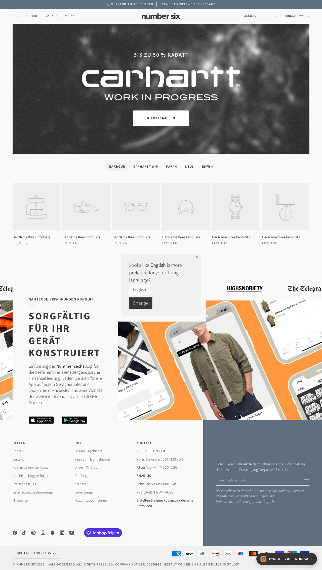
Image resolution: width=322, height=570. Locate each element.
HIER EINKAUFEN (161, 118)
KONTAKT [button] (144, 443)
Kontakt (19, 451)
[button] (32, 16)
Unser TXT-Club (85, 467)
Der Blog (80, 475)
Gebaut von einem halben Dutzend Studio (201, 564)
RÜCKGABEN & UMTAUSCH (156, 492)
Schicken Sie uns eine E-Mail (157, 484)
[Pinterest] (33, 532)
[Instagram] (43, 532)
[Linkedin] (62, 532)
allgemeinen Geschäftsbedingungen (242, 496)
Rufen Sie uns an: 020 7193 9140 (160, 459)
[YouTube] (71, 532)
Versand (19, 459)
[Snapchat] (52, 532)
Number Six (26, 564)
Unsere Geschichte (88, 451)
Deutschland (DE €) (34, 553)
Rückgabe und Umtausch (32, 467)
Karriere (80, 484)
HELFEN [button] (19, 443)
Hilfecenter (21, 500)
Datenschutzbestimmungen (235, 501)
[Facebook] (15, 532)
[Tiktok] (24, 532)
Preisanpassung (24, 484)
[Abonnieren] (305, 480)
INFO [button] (78, 443)
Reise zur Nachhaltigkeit (92, 459)
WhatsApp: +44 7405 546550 (157, 467)
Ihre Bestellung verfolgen (31, 475)
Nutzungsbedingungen (91, 500)
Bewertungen (84, 492)
